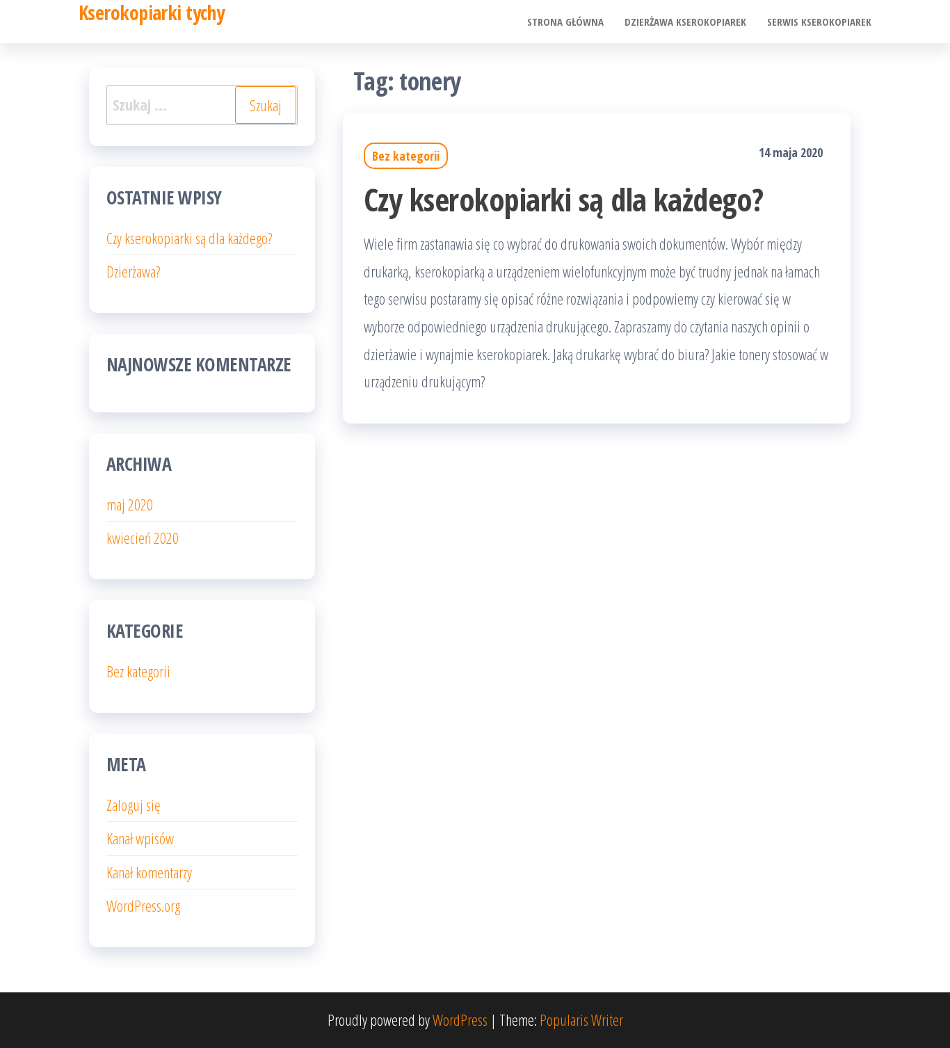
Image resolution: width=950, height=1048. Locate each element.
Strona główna (565, 22)
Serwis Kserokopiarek (819, 22)
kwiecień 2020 (142, 537)
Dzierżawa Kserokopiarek (685, 22)
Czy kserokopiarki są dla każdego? (564, 199)
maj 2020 (129, 504)
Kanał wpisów (140, 838)
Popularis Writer (581, 1019)
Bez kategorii (406, 155)
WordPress (460, 1019)
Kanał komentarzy (149, 872)
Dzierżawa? (133, 271)
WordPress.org (143, 905)
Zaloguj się (133, 804)
